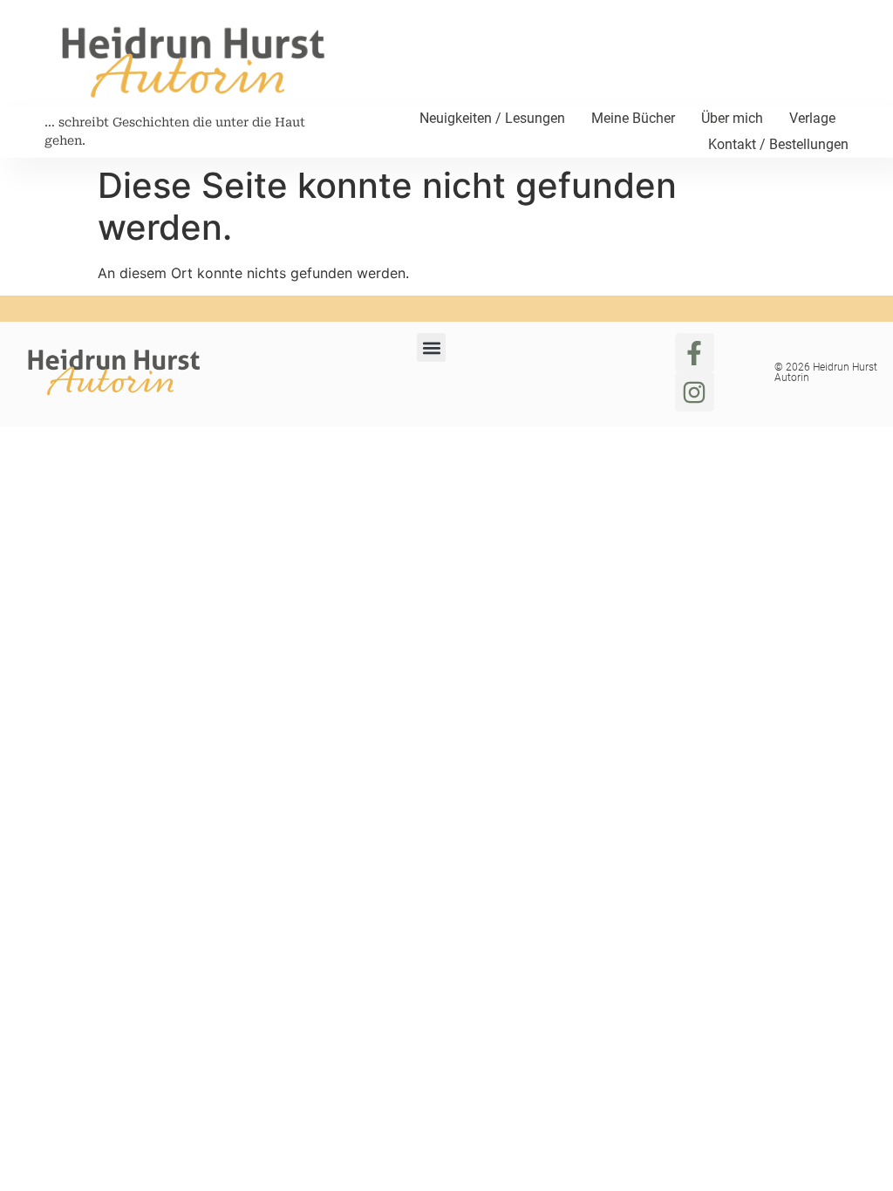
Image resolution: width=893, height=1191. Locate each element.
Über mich (732, 118)
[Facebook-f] (694, 352)
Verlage (812, 118)
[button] (431, 347)
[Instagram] (694, 392)
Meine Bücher (633, 118)
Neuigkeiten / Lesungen (492, 118)
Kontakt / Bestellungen (778, 144)
